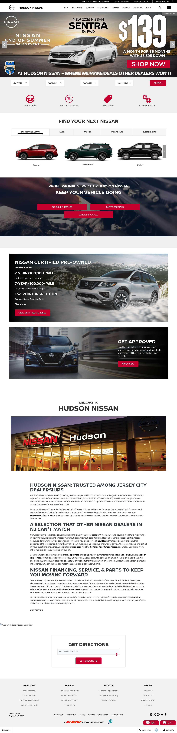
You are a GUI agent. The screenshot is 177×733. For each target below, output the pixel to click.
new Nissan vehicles (108, 541)
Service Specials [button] (88, 214)
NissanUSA (71, 714)
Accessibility (59, 714)
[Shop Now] (88, 44)
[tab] (30, 132)
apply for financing (79, 554)
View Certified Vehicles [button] (32, 312)
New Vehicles (29, 690)
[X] (155, 714)
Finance (115, 7)
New (66, 7)
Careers (148, 705)
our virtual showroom (75, 560)
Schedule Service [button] (62, 206)
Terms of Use (117, 714)
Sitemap (91, 714)
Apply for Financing (108, 695)
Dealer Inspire (14, 713)
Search (158, 83)
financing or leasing (72, 589)
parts (125, 597)
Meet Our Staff (148, 700)
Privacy (82, 714)
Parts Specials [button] (115, 206)
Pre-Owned (77, 7)
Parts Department (69, 700)
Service (126, 7)
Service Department (69, 690)
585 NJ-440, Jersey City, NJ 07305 (95, 1)
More (148, 7)
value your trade (123, 554)
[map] (165, 714)
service (136, 597)
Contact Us (148, 695)
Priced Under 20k (29, 705)
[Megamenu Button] (169, 7)
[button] (159, 7)
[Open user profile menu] (173, 1)
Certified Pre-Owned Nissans (104, 547)
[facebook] (151, 714)
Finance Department (108, 690)
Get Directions (88, 660)
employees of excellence (42, 515)
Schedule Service (69, 695)
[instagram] (158, 714)
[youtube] (162, 714)
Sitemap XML (103, 714)
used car (75, 547)
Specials (90, 7)
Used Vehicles (29, 695)
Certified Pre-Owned (29, 700)
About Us (138, 7)
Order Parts (69, 705)
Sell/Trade (103, 7)
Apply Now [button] (128, 363)
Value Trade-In (109, 700)
